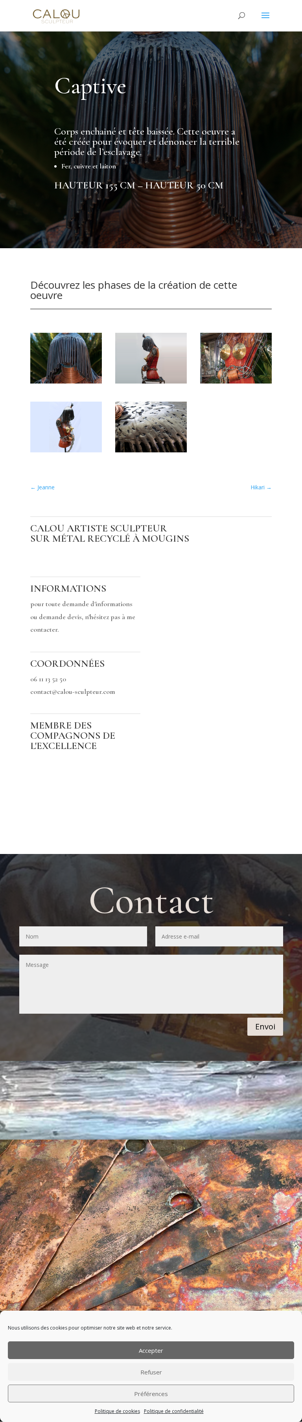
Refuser (151, 1372)
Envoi (265, 1026)
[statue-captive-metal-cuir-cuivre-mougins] (151, 383)
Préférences (151, 1394)
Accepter (151, 1350)
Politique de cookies (117, 1411)
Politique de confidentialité (174, 1411)
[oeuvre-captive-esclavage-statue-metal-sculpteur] (66, 383)
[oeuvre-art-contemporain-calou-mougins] (236, 383)
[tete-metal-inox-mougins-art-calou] (151, 452)
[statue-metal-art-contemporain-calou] (66, 452)
